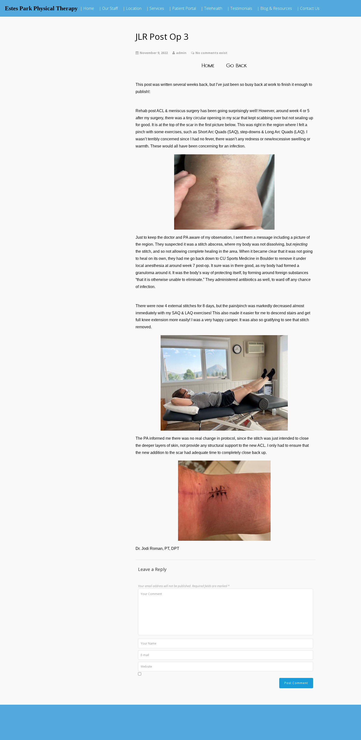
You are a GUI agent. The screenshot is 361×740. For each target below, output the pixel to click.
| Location (132, 8)
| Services (155, 8)
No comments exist (211, 53)
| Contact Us (308, 8)
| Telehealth (211, 8)
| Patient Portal (182, 8)
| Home (87, 8)
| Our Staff (108, 8)
